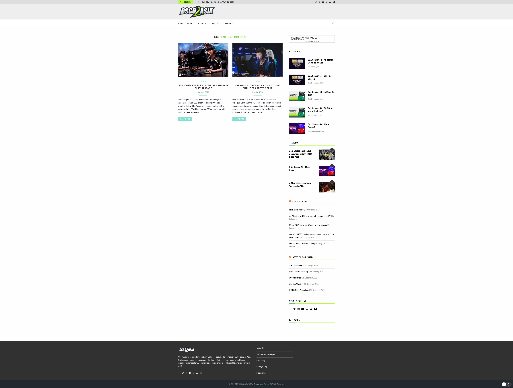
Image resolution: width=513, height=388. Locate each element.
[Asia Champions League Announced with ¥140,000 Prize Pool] (327, 155)
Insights (202, 23)
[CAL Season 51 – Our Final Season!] (297, 80)
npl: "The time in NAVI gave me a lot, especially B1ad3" (309, 216)
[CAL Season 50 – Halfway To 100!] (297, 96)
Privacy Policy (261, 367)
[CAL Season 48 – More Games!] (297, 128)
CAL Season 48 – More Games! (318, 126)
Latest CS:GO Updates (303, 257)
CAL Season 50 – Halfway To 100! (321, 93)
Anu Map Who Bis (295, 284)
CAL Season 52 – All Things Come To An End (320, 61)
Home (180, 23)
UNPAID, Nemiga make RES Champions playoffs (307, 243)
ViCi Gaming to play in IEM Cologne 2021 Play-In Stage (203, 87)
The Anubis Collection (297, 265)
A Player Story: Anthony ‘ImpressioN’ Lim (300, 184)
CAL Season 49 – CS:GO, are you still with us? (321, 109)
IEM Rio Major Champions (299, 290)
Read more (185, 119)
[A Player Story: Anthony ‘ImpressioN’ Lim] (327, 187)
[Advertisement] (286, 12)
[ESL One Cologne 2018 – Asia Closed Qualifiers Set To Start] (257, 60)
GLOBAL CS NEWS (300, 202)
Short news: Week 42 (297, 210)
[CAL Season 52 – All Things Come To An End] (297, 63)
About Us (260, 348)
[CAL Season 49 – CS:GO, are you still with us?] (297, 112)
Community (229, 23)
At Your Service (295, 278)
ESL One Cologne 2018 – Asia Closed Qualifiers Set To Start (257, 87)
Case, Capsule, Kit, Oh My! (298, 271)
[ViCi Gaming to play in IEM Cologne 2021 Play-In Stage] (203, 60)
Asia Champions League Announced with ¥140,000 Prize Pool (300, 154)
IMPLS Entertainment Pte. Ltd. (259, 384)
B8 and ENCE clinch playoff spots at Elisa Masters (308, 225)
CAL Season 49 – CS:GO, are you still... (221, 2)
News (189, 23)
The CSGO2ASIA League (265, 354)
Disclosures (261, 373)
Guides (215, 23)
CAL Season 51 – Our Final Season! (320, 77)
